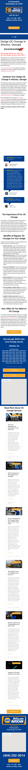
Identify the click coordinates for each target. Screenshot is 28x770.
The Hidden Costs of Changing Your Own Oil (13, 573)
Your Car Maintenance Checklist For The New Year (13, 427)
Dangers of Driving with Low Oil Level (14, 673)
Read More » (10, 453)
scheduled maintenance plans (7, 71)
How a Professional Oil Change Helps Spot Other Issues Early (14, 521)
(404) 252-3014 (14, 15)
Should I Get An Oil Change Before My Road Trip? (14, 624)
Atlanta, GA (14, 346)
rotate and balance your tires (7, 95)
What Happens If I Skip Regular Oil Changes (13, 474)
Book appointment (14, 27)
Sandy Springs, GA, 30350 (14, 4)
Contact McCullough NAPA (7, 68)
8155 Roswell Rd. (14, 2)
